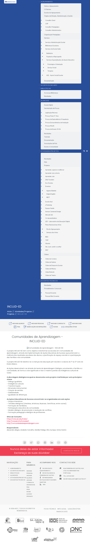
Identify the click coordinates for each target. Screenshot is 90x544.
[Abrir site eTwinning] (25, 530)
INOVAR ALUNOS (18, 323)
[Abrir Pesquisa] (84, 151)
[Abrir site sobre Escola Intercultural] (37, 530)
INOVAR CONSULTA (58, 323)
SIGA (28, 489)
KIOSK (55, 327)
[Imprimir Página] (65, 442)
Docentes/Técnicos (17, 480)
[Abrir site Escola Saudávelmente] (37, 520)
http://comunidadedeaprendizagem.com (23, 423)
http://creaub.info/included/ (18, 421)
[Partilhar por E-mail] (58, 442)
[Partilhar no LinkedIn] (52, 442)
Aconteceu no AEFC (17, 470)
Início (9, 311)
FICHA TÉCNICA (50, 509)
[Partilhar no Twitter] (31, 442)
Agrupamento (15, 468)
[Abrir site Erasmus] (50, 539)
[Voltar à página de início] (10, 3)
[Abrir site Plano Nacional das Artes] (62, 530)
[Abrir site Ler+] (35, 539)
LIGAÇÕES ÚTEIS (71, 327)
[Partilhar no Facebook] (24, 442)
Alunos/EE (14, 475)
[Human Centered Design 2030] (12, 530)
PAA (18, 327)
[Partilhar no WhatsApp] (38, 442)
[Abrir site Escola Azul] (78, 520)
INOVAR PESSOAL (37, 323)
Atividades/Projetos (23, 311)
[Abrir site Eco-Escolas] (8, 520)
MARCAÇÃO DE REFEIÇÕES (36, 327)
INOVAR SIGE (77, 323)
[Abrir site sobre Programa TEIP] (50, 530)
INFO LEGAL (61, 509)
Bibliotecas (14, 473)
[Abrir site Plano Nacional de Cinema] (76, 530)
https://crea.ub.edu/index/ (17, 419)
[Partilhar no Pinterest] (45, 442)
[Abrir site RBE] (58, 520)
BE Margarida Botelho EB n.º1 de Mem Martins (48, 480)
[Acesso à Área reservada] (86, 151)
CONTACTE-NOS (70, 451)
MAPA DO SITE (62, 511)
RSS (44, 484)
